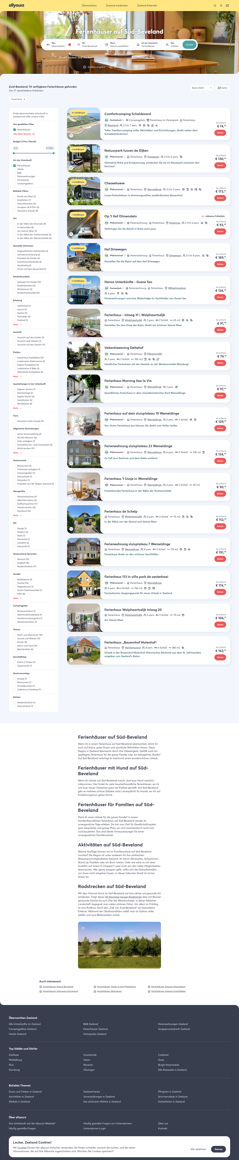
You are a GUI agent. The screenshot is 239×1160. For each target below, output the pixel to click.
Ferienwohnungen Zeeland (173, 1024)
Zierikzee (14, 1054)
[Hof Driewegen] (85, 257)
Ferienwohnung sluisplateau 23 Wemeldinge (138, 446)
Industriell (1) (23, 546)
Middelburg (15, 1059)
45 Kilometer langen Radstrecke (123, 897)
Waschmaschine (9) (27, 496)
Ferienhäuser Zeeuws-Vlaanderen (168, 986)
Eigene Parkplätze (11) (28, 365)
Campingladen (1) (26, 473)
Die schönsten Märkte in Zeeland (102, 1101)
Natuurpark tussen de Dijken (126, 151)
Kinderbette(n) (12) (26, 285)
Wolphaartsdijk (133, 320)
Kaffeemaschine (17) (27, 503)
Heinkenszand (133, 647)
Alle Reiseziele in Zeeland (172, 1069)
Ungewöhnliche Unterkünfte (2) (32, 251)
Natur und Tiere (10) (27, 645)
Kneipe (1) (22, 678)
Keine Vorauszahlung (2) (29, 434)
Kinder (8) (22, 642)
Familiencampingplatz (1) (29, 618)
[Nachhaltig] (157, 359)
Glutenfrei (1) (23, 480)
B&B (19, 172)
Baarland (113, 125)
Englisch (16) (23, 563)
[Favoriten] (71, 135)
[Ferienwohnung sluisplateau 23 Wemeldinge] (85, 454)
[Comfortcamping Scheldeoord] (85, 124)
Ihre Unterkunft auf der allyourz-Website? (32, 1123)
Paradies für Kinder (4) (28, 258)
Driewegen (153, 156)
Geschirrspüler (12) (26, 507)
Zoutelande (90, 1054)
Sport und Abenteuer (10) (29, 635)
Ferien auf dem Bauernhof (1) (31, 269)
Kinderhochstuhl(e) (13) (28, 292)
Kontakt (162, 1128)
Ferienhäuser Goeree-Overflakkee (168, 991)
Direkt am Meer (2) (26, 196)
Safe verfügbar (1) (26, 441)
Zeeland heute (91, 1091)
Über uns (163, 1123)
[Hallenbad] (152, 125)
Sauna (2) (22, 309)
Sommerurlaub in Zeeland (172, 1096)
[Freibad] (156, 125)
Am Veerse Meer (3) (27, 231)
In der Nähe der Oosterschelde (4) (34, 234)
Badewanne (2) (24, 579)
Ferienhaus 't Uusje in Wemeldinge (130, 479)
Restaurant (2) (24, 465)
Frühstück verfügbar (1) (28, 469)
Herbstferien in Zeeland (171, 1101)
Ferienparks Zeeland (94, 1034)
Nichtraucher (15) (25, 448)
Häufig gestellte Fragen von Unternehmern (107, 1123)
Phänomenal (114, 156)
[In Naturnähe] (191, 189)
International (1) (25, 706)
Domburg (14, 1069)
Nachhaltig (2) (24, 265)
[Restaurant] (140, 125)
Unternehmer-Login (94, 1128)
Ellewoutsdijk (154, 353)
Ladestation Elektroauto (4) (31, 361)
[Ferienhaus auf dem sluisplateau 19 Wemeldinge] (85, 421)
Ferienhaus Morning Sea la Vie (128, 381)
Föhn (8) (21, 594)
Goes (161, 1059)
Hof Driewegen (115, 249)
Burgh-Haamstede (168, 1064)
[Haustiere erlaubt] (144, 125)
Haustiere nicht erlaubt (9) (30, 421)
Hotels (20, 169)
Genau (218, 1149)
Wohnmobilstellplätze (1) (29, 614)
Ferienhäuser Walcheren (109, 991)
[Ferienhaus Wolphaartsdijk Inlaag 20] (85, 618)
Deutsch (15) (23, 559)
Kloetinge (174, 222)
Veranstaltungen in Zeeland (99, 1096)
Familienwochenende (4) (29, 262)
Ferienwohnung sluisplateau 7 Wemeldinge (137, 544)
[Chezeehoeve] (85, 191)
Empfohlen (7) (24, 200)
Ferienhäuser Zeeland (95, 1029)
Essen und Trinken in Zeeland (25, 1091)
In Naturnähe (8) (25, 227)
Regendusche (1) (25, 586)
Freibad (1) (22, 320)
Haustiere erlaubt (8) (27, 210)
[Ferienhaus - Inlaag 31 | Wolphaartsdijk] (85, 323)
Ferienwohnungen (26, 176)
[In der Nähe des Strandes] (187, 189)
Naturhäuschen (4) (26, 203)
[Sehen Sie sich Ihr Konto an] (221, 5)
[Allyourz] (16, 5)
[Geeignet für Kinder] (148, 125)
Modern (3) (22, 532)
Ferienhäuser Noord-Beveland (58, 986)
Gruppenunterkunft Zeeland (174, 1029)
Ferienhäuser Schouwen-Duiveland (60, 991)
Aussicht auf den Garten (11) (31, 344)
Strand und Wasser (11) (28, 638)
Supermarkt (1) (24, 665)
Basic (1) (21, 535)
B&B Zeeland (90, 1024)
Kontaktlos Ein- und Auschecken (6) (34, 444)
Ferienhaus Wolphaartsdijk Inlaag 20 (133, 610)
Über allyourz (17, 1117)
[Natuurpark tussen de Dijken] (85, 158)
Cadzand (163, 1054)
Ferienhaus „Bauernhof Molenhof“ (130, 642)
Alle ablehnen (198, 1149)
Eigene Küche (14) (26, 396)
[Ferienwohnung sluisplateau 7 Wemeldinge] (85, 552)
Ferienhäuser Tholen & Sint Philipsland (116, 986)
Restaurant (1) (24, 682)
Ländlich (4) (23, 542)
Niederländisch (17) (26, 566)
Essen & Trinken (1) (26, 662)
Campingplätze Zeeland (22, 1029)
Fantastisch (113, 120)
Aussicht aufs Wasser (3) (29, 341)
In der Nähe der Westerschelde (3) (34, 238)
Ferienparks (23, 180)
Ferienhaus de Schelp (120, 511)
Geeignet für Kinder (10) (29, 282)
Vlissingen (89, 1069)
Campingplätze (25, 183)
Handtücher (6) (24, 400)
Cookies (22, 1147)
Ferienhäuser (23, 129)
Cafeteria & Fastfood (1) (29, 689)
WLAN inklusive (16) (27, 437)
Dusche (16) (22, 583)
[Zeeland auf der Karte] (227, 5)
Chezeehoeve (114, 183)
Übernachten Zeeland (23, 1018)
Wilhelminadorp (177, 288)
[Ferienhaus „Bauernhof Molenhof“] (85, 650)
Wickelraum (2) (24, 289)
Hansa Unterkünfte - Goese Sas (128, 282)
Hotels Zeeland (17, 1034)
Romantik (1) (23, 539)
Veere (86, 1059)
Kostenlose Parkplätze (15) (30, 357)
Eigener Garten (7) (26, 389)
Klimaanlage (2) (25, 393)
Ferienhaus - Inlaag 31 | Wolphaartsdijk (134, 315)
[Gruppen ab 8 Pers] (195, 189)
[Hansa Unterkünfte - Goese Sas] (85, 290)
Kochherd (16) (24, 511)
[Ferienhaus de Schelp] (85, 519)
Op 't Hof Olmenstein (120, 216)
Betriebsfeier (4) (25, 649)
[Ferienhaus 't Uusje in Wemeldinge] (85, 486)
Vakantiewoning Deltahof (123, 348)
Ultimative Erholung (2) (28, 254)
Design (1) (22, 528)
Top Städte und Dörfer (23, 1048)
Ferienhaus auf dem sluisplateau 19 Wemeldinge (141, 413)
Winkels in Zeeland (19, 1101)
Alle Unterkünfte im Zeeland (25, 1024)
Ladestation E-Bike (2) (28, 368)
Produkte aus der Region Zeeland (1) (35, 483)
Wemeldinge (154, 189)
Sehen (220, 132)
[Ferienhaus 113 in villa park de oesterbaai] (85, 585)
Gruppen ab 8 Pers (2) (28, 207)
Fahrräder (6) (23, 316)
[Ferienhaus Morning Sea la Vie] (85, 389)
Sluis (11, 1064)
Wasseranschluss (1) (27, 622)
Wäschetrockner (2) (27, 500)
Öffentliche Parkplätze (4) (30, 372)
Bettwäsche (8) (24, 403)
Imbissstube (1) (24, 476)
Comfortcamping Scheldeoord (127, 114)
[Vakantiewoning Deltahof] (85, 356)
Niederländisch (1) (26, 702)
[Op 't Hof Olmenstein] (85, 224)
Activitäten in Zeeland (21, 1096)
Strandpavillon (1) (26, 686)
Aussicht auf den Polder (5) (30, 337)
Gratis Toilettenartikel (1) (29, 590)
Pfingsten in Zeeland (169, 1091)
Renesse (88, 1064)
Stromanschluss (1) (26, 611)
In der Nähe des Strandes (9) (31, 223)
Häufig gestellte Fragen (22, 1128)
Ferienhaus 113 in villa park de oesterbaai (136, 577)
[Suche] (215, 5)
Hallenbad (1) (23, 305)
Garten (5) (22, 313)
